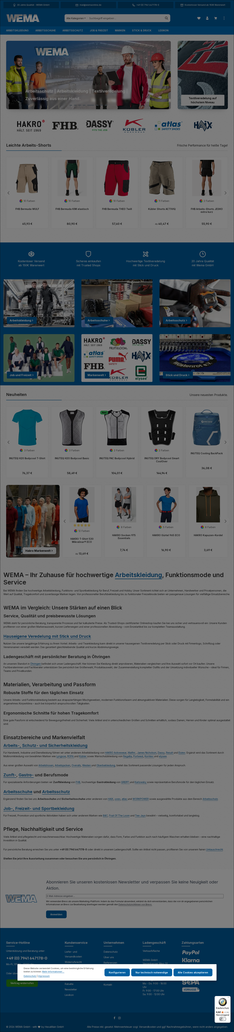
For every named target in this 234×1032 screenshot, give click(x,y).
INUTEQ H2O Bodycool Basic (72, 458)
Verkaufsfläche (151, 950)
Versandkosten (147, 1026)
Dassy (161, 752)
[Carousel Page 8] (106, 105)
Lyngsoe (61, 756)
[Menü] (228, 998)
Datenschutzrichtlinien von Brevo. (135, 904)
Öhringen (35, 663)
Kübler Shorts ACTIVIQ (162, 208)
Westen (86, 765)
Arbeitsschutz (56, 791)
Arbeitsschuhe (17, 791)
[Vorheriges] (8, 193)
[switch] (222, 1019)
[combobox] (125, 18)
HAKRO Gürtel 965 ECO (166, 535)
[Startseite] (23, 18)
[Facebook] (115, 1018)
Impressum (44, 976)
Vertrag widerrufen (22, 983)
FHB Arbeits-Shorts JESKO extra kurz (207, 210)
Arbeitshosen (46, 765)
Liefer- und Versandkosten (73, 954)
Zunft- (9, 774)
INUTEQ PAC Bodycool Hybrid (116, 458)
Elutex (181, 752)
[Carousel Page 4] (84, 105)
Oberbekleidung (105, 765)
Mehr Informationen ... (53, 971)
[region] (88, 75)
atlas (125, 798)
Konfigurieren (117, 972)
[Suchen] (166, 18)
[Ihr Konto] (207, 18)
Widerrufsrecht (73, 962)
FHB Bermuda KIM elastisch (72, 208)
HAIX (110, 798)
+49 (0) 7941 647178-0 (26, 958)
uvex (117, 798)
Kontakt (108, 984)
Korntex (149, 756)
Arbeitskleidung (138, 575)
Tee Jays (140, 815)
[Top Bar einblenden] (224, 18)
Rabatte (69, 983)
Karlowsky (141, 782)
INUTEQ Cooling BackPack (207, 453)
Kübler (83, 756)
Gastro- (26, 774)
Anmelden (56, 914)
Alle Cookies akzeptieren (193, 972)
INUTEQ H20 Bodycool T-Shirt (27, 458)
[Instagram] (119, 1018)
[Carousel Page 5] (88, 105)
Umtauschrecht (214, 849)
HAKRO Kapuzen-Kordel (208, 535)
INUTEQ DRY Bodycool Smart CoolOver (161, 460)
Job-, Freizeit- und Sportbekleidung (38, 808)
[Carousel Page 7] (101, 105)
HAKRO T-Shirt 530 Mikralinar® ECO (82, 540)
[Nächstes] (225, 193)
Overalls (76, 765)
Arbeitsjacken (62, 765)
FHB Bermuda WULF (27, 208)
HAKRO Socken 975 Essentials (124, 537)
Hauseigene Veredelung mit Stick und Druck (47, 636)
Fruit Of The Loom (119, 815)
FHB (78, 782)
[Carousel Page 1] (70, 105)
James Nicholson (146, 752)
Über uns (109, 957)
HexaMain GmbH (54, 1026)
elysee (163, 756)
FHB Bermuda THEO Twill (117, 208)
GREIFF (125, 782)
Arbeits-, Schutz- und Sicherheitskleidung (45, 745)
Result (170, 752)
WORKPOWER (141, 798)
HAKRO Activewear (116, 752)
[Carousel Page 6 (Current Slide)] (95, 105)
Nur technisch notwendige (152, 972)
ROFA (70, 756)
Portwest (138, 756)
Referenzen (110, 962)
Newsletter (71, 989)
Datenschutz (111, 951)
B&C (105, 815)
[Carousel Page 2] (75, 105)
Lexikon (69, 994)
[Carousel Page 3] (79, 105)
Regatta (127, 756)
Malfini (132, 752)
